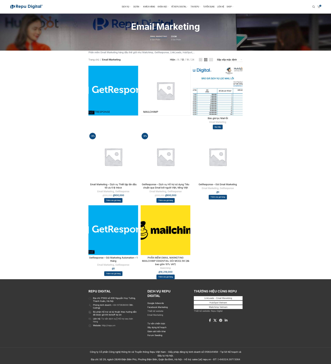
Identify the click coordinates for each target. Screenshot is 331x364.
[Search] (313, 6)
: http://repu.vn (108, 325)
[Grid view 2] (200, 60)
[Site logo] (26, 6)
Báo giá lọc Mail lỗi (218, 118)
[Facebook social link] (210, 320)
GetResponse (122, 191)
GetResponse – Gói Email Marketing (218, 184)
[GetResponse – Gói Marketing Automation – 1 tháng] (113, 230)
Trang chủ (93, 59)
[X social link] (215, 320)
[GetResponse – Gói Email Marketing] (218, 157)
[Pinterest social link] (220, 320)
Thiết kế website (155, 311)
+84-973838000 (120, 305)
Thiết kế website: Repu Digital (208, 311)
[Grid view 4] (211, 60)
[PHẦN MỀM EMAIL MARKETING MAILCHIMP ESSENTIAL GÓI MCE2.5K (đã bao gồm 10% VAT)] (165, 230)
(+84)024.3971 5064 (229, 359)
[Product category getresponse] (113, 90)
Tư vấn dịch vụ (108, 318)
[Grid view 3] (205, 60)
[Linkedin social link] (226, 320)
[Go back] (128, 26)
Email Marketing (217, 122)
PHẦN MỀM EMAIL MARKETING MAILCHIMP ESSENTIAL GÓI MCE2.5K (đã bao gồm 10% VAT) (165, 260)
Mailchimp (165, 268)
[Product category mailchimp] (165, 90)
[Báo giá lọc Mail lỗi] (218, 90)
